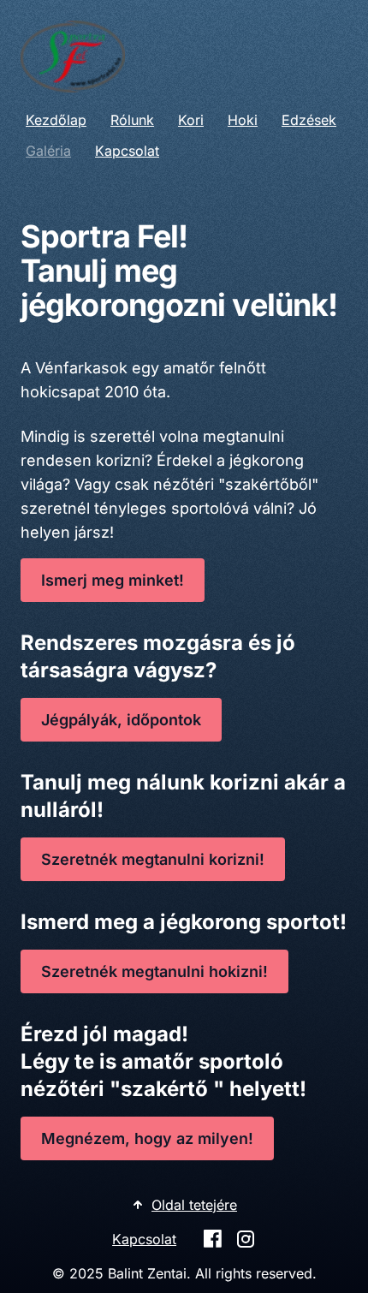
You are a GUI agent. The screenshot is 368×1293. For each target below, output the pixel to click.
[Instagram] (245, 1239)
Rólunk (132, 119)
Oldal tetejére (194, 1204)
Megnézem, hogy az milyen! (147, 1138)
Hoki (243, 119)
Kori (191, 119)
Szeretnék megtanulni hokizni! (154, 971)
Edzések (309, 119)
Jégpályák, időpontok (121, 720)
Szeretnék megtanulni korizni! (152, 859)
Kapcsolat (127, 150)
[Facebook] (213, 1239)
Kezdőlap (56, 119)
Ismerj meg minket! (112, 580)
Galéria (48, 150)
